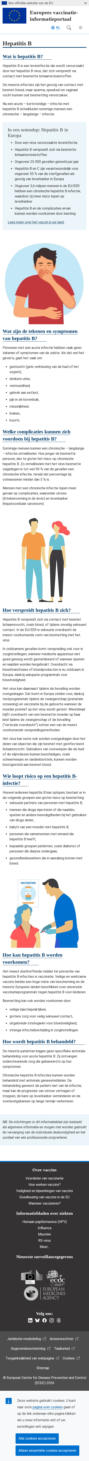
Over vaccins (44, 1169)
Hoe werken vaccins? (45, 1185)
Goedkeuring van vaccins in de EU (44, 1197)
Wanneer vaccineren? (45, 1203)
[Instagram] (51, 1320)
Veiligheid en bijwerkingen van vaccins (44, 1191)
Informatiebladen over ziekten (44, 1213)
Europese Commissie (32, 1277)
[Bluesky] (37, 1320)
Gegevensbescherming (28, 1349)
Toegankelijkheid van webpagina (30, 1358)
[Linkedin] (30, 1320)
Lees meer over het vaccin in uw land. (36, 222)
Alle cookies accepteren (37, 1438)
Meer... (44, 1247)
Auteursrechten (61, 1339)
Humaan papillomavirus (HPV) (44, 1222)
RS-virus (44, 1240)
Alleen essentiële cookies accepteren (47, 1450)
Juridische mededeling (24, 1339)
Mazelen (44, 1234)
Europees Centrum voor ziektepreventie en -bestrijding (55, 1278)
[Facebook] (44, 1320)
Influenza (44, 1228)
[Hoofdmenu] (80, 28)
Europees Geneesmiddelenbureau (44, 1293)
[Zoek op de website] (69, 28)
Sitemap (43, 1368)
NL (58, 27)
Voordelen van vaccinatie (44, 1178)
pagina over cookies (48, 1407)
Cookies (69, 1358)
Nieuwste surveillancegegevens (44, 1256)
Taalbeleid (62, 1349)
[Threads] (59, 1320)
